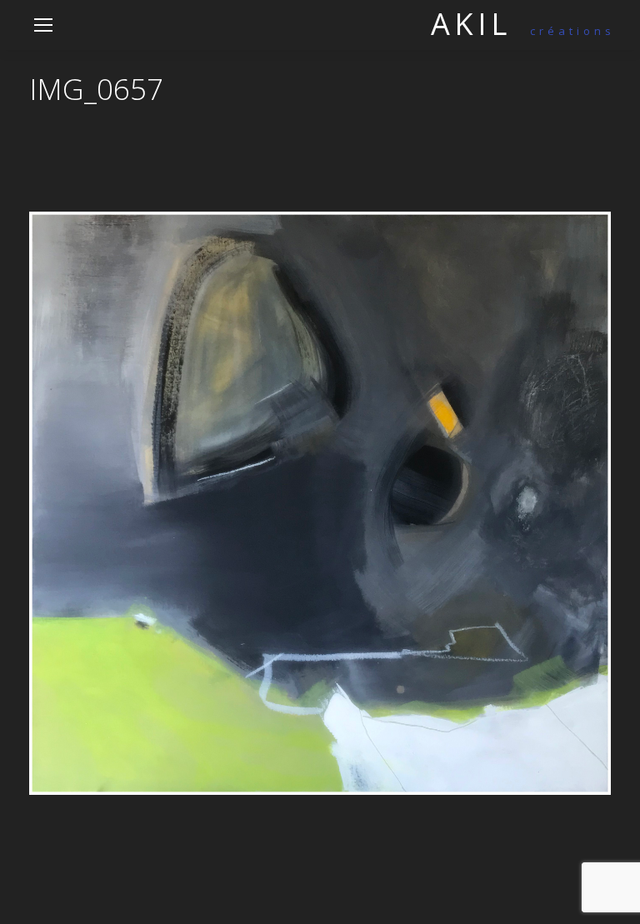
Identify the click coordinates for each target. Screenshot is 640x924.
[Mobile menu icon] (43, 25)
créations (523, 30)
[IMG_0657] (319, 503)
